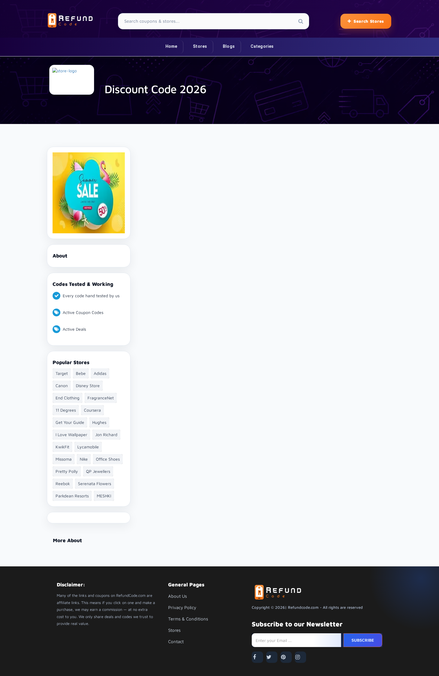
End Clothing (67, 397)
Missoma (64, 459)
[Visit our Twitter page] (271, 657)
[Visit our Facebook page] (257, 657)
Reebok (63, 483)
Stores (200, 46)
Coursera (92, 410)
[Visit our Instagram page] (300, 657)
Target (62, 373)
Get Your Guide (70, 422)
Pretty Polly (67, 471)
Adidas (100, 373)
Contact (176, 641)
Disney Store (88, 385)
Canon (62, 385)
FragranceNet (101, 397)
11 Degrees (66, 410)
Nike (84, 459)
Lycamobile (88, 446)
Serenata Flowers (94, 483)
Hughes (99, 422)
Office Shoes (108, 459)
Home (171, 46)
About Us (177, 596)
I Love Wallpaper (71, 434)
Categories (262, 46)
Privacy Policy (182, 607)
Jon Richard (106, 434)
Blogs (229, 46)
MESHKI (104, 495)
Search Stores (369, 21)
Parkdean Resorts (72, 495)
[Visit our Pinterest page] (286, 657)
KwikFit (62, 446)
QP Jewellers (98, 471)
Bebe (81, 373)
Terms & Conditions (188, 618)
